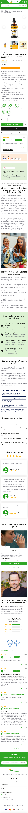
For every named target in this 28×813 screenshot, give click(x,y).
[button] (2, 2)
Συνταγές (4, 546)
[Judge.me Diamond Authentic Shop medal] (10, 643)
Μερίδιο (18, 133)
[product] (24, 16)
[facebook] (11, 778)
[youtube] (16, 778)
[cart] (26, 2)
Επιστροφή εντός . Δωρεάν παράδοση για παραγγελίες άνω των (14, 176)
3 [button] (14, 748)
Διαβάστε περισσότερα (14, 563)
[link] (14, 539)
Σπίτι (2, 10)
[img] (6, 137)
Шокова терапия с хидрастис (9, 550)
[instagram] (13, 778)
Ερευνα (24, 5)
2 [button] (12, 748)
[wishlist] (22, 2)
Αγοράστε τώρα (14, 129)
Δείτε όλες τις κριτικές (8, 149)
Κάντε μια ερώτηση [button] (14, 634)
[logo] (14, 1)
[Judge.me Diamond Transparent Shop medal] (17, 643)
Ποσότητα (3, 120)
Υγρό (6, 10)
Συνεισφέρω (23, 762)
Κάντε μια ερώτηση (8, 133)
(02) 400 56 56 (6, 797)
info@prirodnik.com (8, 795)
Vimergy (3, 52)
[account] (24, 2)
